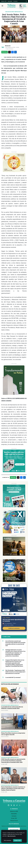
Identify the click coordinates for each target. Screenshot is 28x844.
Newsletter (10, 1)
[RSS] (19, 805)
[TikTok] (17, 805)
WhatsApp (4, 52)
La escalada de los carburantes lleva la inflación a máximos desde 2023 (12, 707)
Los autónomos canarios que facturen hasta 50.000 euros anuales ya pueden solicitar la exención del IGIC (15, 643)
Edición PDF (4, 1)
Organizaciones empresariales (14, 11)
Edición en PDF (14, 811)
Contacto (15, 1)
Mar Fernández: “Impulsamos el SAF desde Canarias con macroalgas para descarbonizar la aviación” (15, 672)
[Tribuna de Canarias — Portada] (11, 5)
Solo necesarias (7, 840)
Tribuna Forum (14, 820)
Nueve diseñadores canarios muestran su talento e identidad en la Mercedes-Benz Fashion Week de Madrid (13, 788)
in (15, 52)
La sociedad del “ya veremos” (13, 677)
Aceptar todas (17, 840)
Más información (12, 836)
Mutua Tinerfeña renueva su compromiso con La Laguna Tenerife (13, 733)
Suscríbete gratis (14, 829)
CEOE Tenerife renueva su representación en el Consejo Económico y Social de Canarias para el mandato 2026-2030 (13, 760)
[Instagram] (14, 805)
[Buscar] (26, 1)
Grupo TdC (14, 818)
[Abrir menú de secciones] (2, 6)
